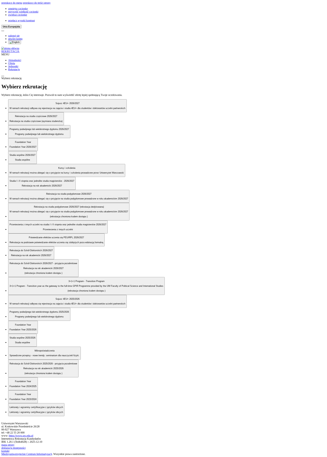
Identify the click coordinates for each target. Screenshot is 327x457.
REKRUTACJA (10, 51)
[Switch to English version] (14, 42)
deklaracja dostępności (13, 447)
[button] (18, 8)
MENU (5, 54)
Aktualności (14, 60)
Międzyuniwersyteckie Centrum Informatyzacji (26, 454)
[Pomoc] (2, 30)
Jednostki (13, 66)
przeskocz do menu (11, 2)
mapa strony (7, 444)
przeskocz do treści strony (37, 2)
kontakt (5, 451)
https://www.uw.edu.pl (21, 435)
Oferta (11, 63)
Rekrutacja (14, 69)
